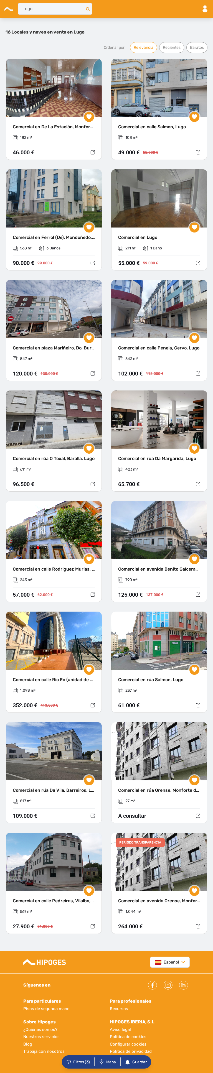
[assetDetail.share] (92, 152)
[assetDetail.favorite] (89, 117)
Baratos (197, 47)
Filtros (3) (81, 1062)
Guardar (139, 1062)
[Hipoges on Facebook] (152, 985)
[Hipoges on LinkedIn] (184, 985)
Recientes (172, 47)
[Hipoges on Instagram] (168, 985)
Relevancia (143, 47)
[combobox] (55, 9)
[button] (54, 109)
